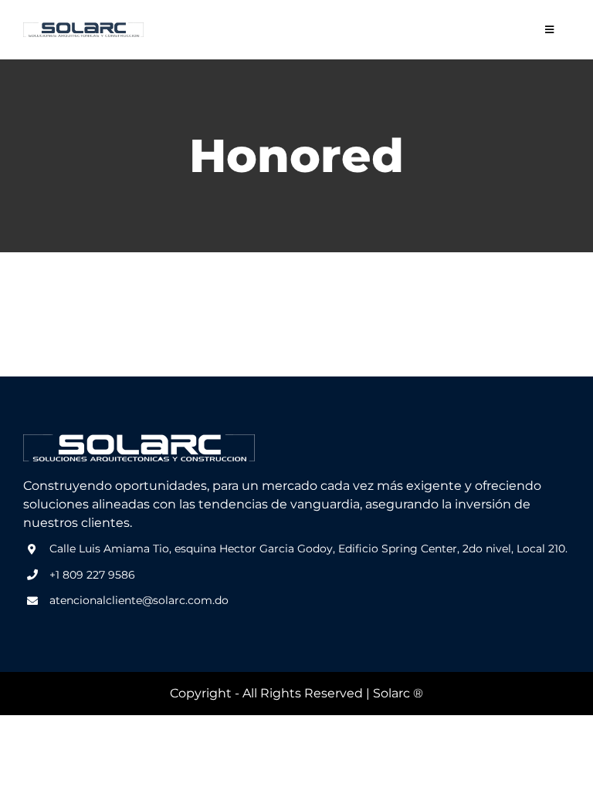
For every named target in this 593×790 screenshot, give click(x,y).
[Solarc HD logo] (83, 28)
